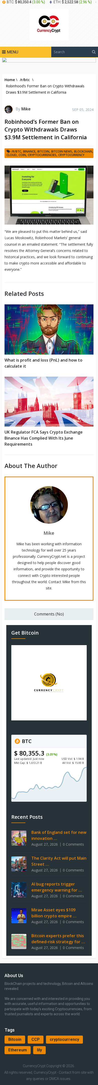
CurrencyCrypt (34, 1066)
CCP (35, 1039)
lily (39, 1050)
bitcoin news (61, 151)
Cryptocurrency (71, 155)
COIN (22, 155)
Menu (12, 51)
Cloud (12, 155)
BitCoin (43, 151)
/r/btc (16, 151)
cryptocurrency (64, 1039)
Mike (26, 109)
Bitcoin (14, 1039)
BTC (26, 741)
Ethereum (17, 1050)
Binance (29, 151)
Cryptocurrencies (42, 155)
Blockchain (83, 151)
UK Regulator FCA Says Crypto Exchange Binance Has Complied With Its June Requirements (44, 438)
